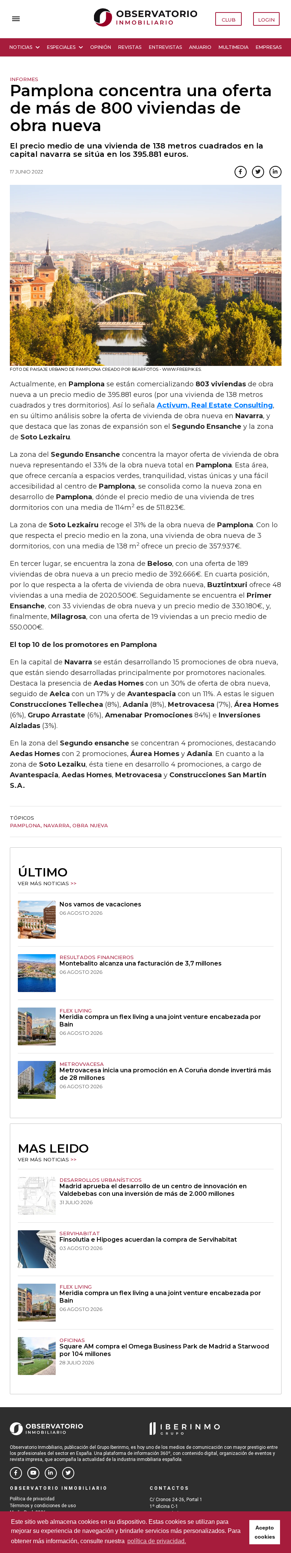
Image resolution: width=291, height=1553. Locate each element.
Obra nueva (90, 825)
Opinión (100, 47)
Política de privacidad (32, 1498)
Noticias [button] (20, 47)
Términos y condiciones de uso (43, 1505)
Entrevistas (165, 47)
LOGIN (266, 20)
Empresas (269, 47)
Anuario (200, 47)
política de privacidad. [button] (156, 1541)
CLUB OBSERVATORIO (229, 21)
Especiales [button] (61, 47)
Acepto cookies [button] (265, 1532)
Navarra (56, 825)
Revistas (129, 47)
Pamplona (25, 825)
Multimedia (234, 47)
